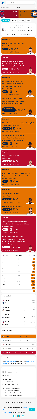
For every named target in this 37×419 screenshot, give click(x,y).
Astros (21, 20)
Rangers (8, 344)
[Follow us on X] (23, 416)
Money (13, 402)
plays (28, 20)
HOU (6, 30)
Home (8, 402)
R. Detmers (26, 34)
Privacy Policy (6, 412)
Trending (20, 402)
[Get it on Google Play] (18, 416)
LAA (5, 28)
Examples (28, 402)
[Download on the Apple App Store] (14, 416)
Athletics (8, 348)
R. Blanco (12, 34)
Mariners (8, 340)
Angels (14, 20)
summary (5, 20)
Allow (32, 410)
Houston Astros (10, 361)
